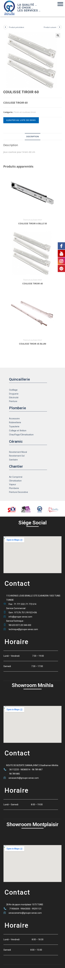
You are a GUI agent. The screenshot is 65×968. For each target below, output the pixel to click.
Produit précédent (16, 27)
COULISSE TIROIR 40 (32, 283)
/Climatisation (27, 434)
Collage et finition (17, 430)
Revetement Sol (16, 456)
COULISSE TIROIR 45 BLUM (32, 343)
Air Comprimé (15, 477)
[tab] (32, 136)
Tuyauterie (14, 426)
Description (32, 136)
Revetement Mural (18, 452)
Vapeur (12, 484)
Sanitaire (13, 459)
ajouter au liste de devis (21, 120)
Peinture (13, 401)
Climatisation (15, 480)
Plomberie (14, 488)
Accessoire (14, 418)
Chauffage (14, 434)
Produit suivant (50, 27)
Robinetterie (15, 422)
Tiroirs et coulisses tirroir (25, 112)
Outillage (13, 390)
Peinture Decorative (18, 492)
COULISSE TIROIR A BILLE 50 (32, 223)
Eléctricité (13, 397)
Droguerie (13, 394)
